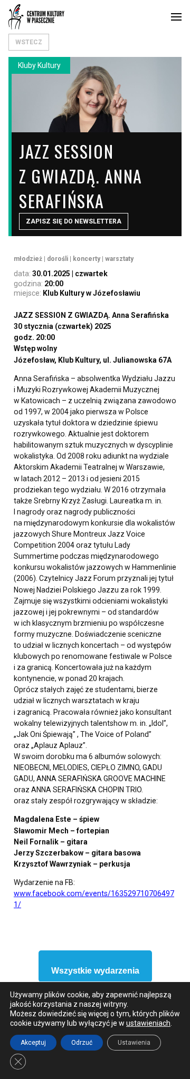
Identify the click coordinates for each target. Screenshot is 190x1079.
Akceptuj (33, 1042)
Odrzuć (81, 1042)
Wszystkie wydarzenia (95, 970)
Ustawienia (134, 1042)
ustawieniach (148, 1023)
